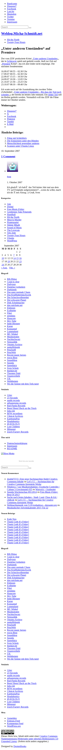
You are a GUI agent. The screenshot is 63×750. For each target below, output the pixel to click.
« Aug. (4, 267)
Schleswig (12, 61)
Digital (10, 206)
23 (20, 261)
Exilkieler (11, 310)
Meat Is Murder (14, 219)
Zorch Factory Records (17, 432)
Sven (9, 177)
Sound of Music (14, 227)
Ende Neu (11, 519)
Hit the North (13, 39)
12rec (9, 395)
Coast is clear (13, 281)
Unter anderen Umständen (45, 58)
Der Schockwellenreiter (18, 297)
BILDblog (12, 279)
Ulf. (9, 378)
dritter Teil (53, 94)
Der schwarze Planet (16, 300)
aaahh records (13, 400)
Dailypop (11, 284)
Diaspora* (12, 6)
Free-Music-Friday (15, 209)
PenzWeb (11, 352)
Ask (9, 204)
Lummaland (12, 331)
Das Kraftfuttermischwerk (19, 295)
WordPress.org (14, 726)
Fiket (9, 313)
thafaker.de (12, 370)
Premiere (6, 64)
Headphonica (13, 421)
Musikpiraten (13, 336)
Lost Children (13, 426)
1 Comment (8, 156)
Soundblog (12, 360)
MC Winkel (12, 334)
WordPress (12, 240)
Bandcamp (12, 3)
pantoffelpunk (13, 347)
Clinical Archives (15, 416)
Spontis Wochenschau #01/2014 (22, 492)
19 (8, 261)
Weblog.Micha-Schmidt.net (21, 33)
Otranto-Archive (14, 344)
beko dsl (11, 411)
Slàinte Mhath (13, 225)
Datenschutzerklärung (17, 443)
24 (3, 264)
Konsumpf (12, 329)
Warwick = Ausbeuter (45, 489)
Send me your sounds (26, 461)
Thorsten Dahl (13, 373)
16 (20, 258)
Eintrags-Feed (13, 721)
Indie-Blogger (13, 323)
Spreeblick (12, 365)
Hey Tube (11, 321)
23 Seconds (12, 398)
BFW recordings (14, 413)
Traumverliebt (13, 376)
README (12, 448)
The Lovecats (13, 230)
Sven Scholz (13, 368)
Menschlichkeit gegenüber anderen (23, 143)
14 (14, 258)
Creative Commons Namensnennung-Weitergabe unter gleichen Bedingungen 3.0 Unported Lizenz (29, 739)
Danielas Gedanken (16, 287)
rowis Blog (12, 357)
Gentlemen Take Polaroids (19, 212)
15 (17, 258)
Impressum (12, 22)
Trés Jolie (11, 233)
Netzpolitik (12, 342)
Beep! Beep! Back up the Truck (21, 408)
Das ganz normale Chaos (18, 292)
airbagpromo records (16, 403)
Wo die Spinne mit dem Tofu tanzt (23, 384)
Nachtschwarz (13, 339)
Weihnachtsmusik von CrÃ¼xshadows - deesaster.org (32, 505)
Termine (11, 19)
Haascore (11, 318)
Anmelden (12, 718)
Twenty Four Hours (16, 42)
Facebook (11, 9)
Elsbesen (11, 308)
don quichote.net (14, 305)
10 (3, 258)
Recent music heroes (16, 355)
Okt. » (12, 267)
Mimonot (11, 429)
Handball (11, 214)
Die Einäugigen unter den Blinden (23, 140)
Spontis (10, 363)
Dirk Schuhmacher (15, 302)
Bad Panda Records (16, 405)
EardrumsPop (13, 418)
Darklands (12, 289)
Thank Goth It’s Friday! (18, 521)
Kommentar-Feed (15, 723)
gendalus (11, 315)
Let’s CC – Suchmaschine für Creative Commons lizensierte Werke (30, 482)
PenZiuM (11, 350)
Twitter (10, 16)
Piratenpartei (13, 222)
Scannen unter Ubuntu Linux (20, 146)
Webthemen (12, 381)
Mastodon (11, 14)
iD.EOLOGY (13, 424)
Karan (10, 326)
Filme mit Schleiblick (17, 138)
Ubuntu (10, 238)
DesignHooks (19, 746)
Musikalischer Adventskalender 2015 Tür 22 (27, 507)
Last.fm (10, 11)
